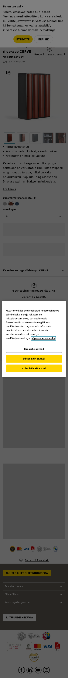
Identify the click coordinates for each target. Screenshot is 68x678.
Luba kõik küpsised (34, 368)
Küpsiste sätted (34, 348)
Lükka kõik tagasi (34, 358)
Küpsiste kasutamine (43, 338)
